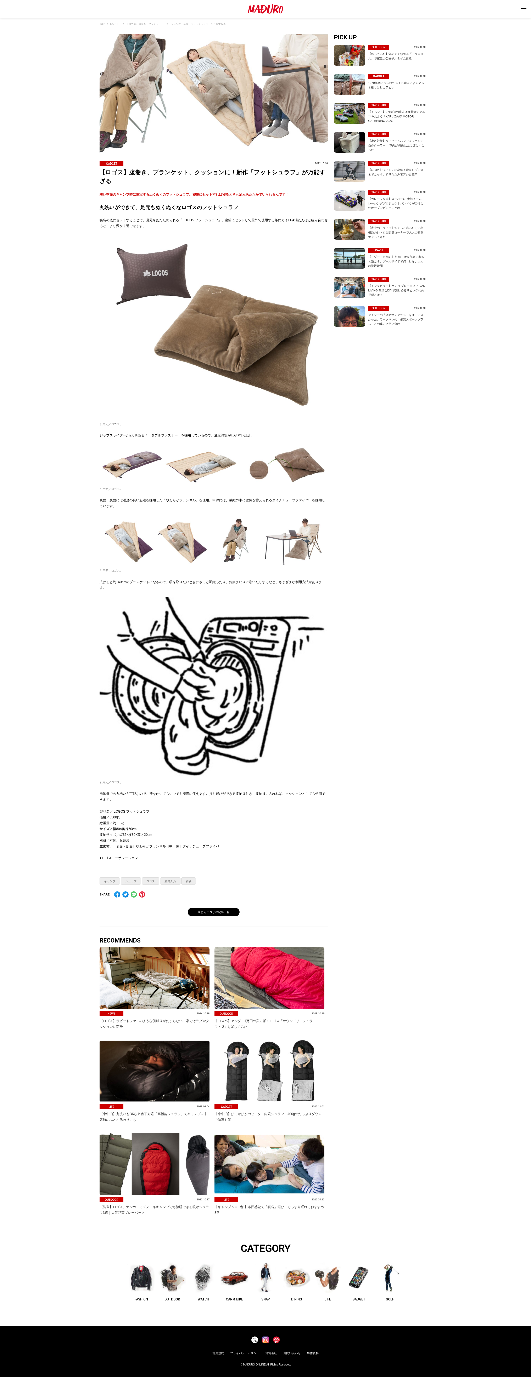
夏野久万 (170, 881)
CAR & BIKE (234, 1299)
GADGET (115, 24)
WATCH (203, 1299)
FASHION (141, 1299)
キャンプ (110, 881)
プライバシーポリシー (244, 1353)
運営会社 (271, 1353)
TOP (102, 24)
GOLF (390, 1299)
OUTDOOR (172, 1299)
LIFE (328, 1299)
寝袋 (188, 881)
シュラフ (131, 881)
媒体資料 (313, 1353)
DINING (296, 1299)
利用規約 (218, 1353)
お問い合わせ (292, 1353)
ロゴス (150, 881)
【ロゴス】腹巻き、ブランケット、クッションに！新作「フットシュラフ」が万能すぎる (176, 24)
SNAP (265, 1299)
